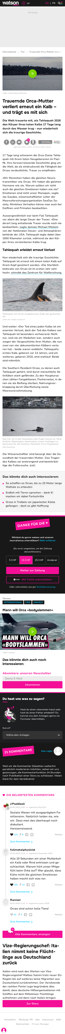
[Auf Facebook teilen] (6, 142)
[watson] (11, 3)
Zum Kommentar (20, 841)
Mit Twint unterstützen (37, 579)
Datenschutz (22, 1024)
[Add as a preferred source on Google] (45, 142)
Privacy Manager (40, 1024)
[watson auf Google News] (57, 142)
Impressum (47, 1019)
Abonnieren (32, 685)
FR (53, 3)
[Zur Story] (32, 975)
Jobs (37, 1019)
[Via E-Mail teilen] (19, 142)
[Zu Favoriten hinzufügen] (33, 142)
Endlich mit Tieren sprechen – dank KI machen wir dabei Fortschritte (29, 494)
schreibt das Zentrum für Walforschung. (36, 272)
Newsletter (10, 1019)
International (9, 52)
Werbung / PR (26, 1019)
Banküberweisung (46, 587)
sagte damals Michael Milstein (39, 227)
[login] (3, 1030)
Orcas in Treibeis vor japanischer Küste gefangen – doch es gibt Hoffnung (30, 504)
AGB (58, 1019)
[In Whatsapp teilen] (12, 142)
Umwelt (38, 602)
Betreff (6, 728)
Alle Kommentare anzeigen (32, 934)
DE (47, 3)
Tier (23, 52)
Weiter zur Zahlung (32, 570)
